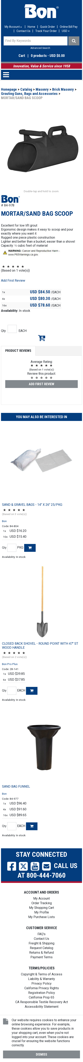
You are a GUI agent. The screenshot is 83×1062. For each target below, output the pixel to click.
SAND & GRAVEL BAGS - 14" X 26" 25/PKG (32, 505)
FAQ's (41, 934)
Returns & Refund (41, 952)
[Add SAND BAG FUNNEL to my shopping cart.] (31, 826)
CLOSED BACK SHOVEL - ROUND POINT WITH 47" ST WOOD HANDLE (40, 646)
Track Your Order (46, 31)
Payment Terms (41, 957)
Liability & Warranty (41, 979)
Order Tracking (41, 903)
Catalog (26, 89)
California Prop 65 (41, 997)
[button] (41, 56)
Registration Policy (41, 993)
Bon (4, 521)
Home (31, 26)
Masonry (42, 89)
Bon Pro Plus (10, 664)
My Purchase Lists (41, 917)
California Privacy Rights (41, 988)
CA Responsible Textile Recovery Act (41, 1002)
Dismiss (41, 1054)
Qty (3, 331)
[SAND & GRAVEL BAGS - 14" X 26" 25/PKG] (41, 463)
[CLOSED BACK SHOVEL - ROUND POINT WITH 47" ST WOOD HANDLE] (41, 602)
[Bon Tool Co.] (41, 11)
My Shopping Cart (41, 908)
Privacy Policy (41, 983)
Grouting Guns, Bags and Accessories (29, 93)
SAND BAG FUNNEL (16, 786)
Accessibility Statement (41, 1007)
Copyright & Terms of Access (41, 974)
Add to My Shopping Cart (41, 338)
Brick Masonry (63, 89)
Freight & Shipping (41, 943)
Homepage (9, 89)
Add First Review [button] (13, 280)
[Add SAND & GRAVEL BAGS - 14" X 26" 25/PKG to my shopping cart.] (30, 548)
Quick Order (47, 26)
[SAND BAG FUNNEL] (41, 745)
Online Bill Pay (69, 26)
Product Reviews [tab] (18, 351)
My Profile (41, 912)
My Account (41, 898)
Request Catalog (41, 948)
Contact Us (23, 31)
